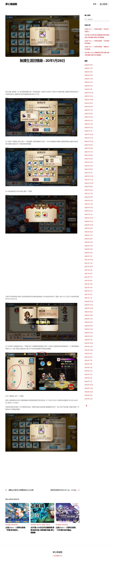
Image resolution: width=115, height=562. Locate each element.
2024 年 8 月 (89, 148)
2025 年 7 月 (89, 110)
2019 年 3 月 (88, 374)
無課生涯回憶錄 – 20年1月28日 (42, 61)
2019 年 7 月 (88, 360)
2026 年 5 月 (89, 75)
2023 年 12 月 (89, 176)
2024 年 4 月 (89, 162)
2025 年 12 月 (89, 92)
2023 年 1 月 (88, 214)
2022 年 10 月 (89, 225)
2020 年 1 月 (88, 339)
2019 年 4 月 (88, 371)
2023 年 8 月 (89, 190)
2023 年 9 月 (89, 186)
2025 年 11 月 (89, 96)
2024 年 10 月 (89, 141)
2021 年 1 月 (88, 298)
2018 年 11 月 (89, 388)
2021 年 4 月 (88, 287)
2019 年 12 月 (89, 343)
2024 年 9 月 (89, 145)
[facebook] (86, 405)
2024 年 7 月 (89, 152)
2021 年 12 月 (89, 259)
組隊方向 (48, 524)
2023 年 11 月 (89, 179)
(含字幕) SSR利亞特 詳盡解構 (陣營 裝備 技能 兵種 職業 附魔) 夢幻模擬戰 (42, 530)
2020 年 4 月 (89, 329)
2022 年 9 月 (88, 228)
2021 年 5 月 (88, 284)
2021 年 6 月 (88, 280)
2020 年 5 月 (89, 326)
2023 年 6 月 (89, 197)
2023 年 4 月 (89, 204)
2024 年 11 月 (89, 138)
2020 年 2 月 (88, 336)
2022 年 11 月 (89, 221)
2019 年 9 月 (88, 353)
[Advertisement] (42, 77)
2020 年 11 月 (89, 305)
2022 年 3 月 (89, 249)
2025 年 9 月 (89, 103)
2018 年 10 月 (89, 392)
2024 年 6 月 (89, 155)
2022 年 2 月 (88, 252)
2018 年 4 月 (88, 399)
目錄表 (104, 4)
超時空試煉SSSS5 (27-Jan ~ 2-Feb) (63, 490)
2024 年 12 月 (89, 134)
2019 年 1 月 (88, 381)
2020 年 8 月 (89, 315)
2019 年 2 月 (88, 378)
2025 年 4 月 (89, 120)
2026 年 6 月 (88, 72)
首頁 (94, 4)
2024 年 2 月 (89, 169)
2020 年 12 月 (89, 301)
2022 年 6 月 (88, 239)
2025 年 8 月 (89, 106)
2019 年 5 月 (88, 367)
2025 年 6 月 (89, 113)
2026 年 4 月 (89, 79)
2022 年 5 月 (89, 242)
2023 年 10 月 (89, 183)
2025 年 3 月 (89, 124)
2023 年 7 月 (89, 193)
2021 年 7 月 (88, 277)
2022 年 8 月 (89, 232)
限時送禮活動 (14, 524)
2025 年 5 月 (89, 117)
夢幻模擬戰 (8, 524)
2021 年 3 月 (88, 291)
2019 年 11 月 (88, 346)
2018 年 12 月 (89, 385)
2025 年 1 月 (88, 131)
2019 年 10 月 (89, 350)
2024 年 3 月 (89, 165)
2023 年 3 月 (89, 207)
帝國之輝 (38, 524)
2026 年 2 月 (88, 85)
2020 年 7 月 (88, 319)
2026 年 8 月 (89, 65)
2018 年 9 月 (88, 395)
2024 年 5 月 (89, 159)
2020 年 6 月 (88, 322)
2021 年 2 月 (88, 294)
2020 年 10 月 (89, 308)
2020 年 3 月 (89, 332)
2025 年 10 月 (89, 99)
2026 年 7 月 (88, 68)
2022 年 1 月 (88, 256)
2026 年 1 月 (88, 89)
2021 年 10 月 (89, 266)
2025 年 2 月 (89, 127)
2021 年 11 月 (88, 263)
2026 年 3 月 (89, 82)
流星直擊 (43, 524)
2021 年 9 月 (88, 270)
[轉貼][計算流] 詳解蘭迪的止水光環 (20, 490)
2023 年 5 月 (89, 200)
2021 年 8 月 (88, 273)
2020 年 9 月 (88, 312)
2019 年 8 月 (88, 357)
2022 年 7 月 (88, 235)
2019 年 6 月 (88, 364)
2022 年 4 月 (89, 246)
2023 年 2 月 (89, 211)
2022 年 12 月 (89, 218)
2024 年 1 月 (88, 172)
